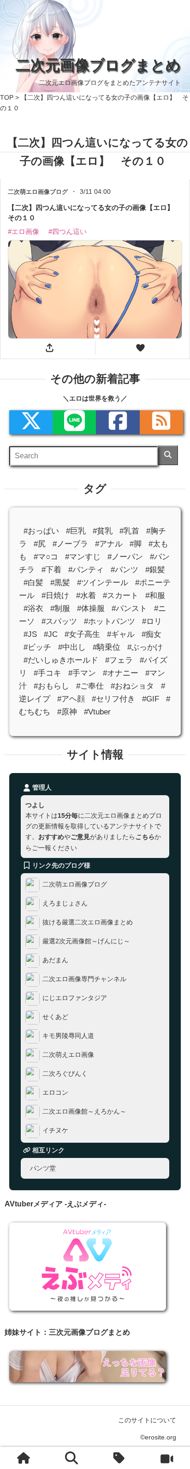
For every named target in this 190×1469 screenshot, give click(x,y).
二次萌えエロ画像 (68, 1054)
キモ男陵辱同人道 (68, 1035)
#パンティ (86, 569)
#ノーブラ (70, 543)
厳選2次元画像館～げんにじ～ (86, 941)
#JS (30, 634)
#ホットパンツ (109, 621)
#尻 (40, 543)
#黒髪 (60, 582)
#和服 (155, 595)
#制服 (60, 608)
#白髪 (33, 582)
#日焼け (55, 595)
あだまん (55, 960)
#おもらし (51, 686)
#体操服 (91, 608)
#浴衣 (33, 608)
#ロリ (152, 621)
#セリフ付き (113, 699)
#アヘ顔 (71, 699)
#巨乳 (76, 530)
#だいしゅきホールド (61, 660)
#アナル (109, 543)
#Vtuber (97, 712)
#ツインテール (102, 582)
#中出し (72, 647)
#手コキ (47, 673)
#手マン (82, 673)
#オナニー (120, 673)
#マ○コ (46, 556)
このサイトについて (147, 1420)
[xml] (31, 422)
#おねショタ (132, 686)
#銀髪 (155, 569)
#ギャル (121, 634)
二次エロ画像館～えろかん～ (84, 1111)
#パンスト (129, 608)
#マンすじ (83, 556)
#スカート (120, 595)
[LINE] (74, 422)
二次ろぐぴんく (65, 1073)
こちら (144, 836)
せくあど (55, 1016)
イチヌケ (55, 1130)
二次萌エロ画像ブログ (74, 884)
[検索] (168, 455)
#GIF (150, 699)
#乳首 (129, 530)
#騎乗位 (106, 647)
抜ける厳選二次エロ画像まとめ (87, 922)
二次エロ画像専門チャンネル (84, 979)
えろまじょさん (65, 903)
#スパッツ (59, 621)
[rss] (161, 422)
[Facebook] (117, 422)
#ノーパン (125, 556)
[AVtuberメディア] (166, 1458)
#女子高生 (82, 634)
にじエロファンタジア (74, 997)
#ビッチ (37, 647)
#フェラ (119, 660)
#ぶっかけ (145, 647)
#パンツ (124, 569)
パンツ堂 (43, 1167)
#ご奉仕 (90, 686)
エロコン (55, 1092)
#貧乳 (103, 530)
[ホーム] (23, 1458)
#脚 (136, 543)
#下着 (51, 569)
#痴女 (151, 634)
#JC (51, 634)
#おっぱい (41, 530)
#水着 (86, 595)
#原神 (67, 712)
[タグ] (118, 1458)
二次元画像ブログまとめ (98, 65)
